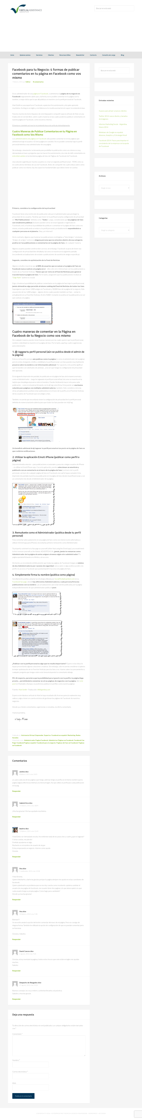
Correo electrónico (20, 1072)
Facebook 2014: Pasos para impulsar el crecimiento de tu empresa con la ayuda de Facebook (114, 143)
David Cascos (24, 951)
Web (14, 1083)
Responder (16, 791)
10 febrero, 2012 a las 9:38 (28, 914)
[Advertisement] (71, 34)
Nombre (16, 1060)
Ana (21, 868)
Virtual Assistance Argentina (25, 8)
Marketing (71, 735)
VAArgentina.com (43, 689)
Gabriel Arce (24, 803)
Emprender (39, 735)
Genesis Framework (79, 1113)
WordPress (93, 1113)
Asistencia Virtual (28, 735)
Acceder (102, 1113)
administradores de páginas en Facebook (30, 139)
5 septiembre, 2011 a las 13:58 (29, 871)
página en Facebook (40, 94)
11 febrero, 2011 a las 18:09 (28, 806)
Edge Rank (17, 277)
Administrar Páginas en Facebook (61, 740)
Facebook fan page (19, 582)
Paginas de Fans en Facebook (67, 743)
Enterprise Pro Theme (60, 1113)
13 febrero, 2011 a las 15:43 (28, 831)
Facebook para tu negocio (46, 743)
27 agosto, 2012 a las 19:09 (28, 985)
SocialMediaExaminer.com (65, 579)
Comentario (17, 1034)
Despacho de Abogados (28, 982)
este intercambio (18, 156)
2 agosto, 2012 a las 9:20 (27, 954)
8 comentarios (38, 82)
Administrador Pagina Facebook (36, 740)
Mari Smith (23, 689)
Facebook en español (59, 735)
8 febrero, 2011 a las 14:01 (28, 774)
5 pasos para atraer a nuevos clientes (113, 111)
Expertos (47, 735)
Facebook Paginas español (26, 743)
